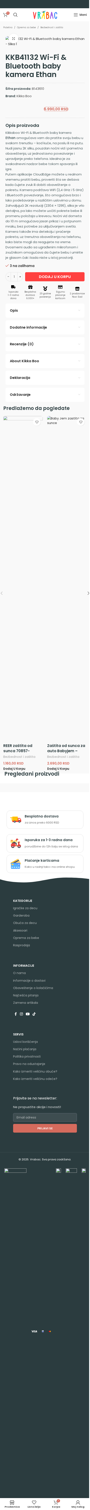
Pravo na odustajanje (29, 1064)
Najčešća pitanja (25, 995)
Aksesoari (20, 930)
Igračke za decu (25, 908)
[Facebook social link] (15, 1014)
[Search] (15, 14)
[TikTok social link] (34, 1014)
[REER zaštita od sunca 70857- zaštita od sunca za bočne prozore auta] (23, 578)
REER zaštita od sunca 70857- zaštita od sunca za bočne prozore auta (22, 753)
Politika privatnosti (27, 1056)
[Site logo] (45, 14)
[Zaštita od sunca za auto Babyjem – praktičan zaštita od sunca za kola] (67, 578)
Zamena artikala (25, 1003)
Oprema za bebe (26, 27)
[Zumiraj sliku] (14, 38)
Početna (7, 27)
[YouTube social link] (27, 1014)
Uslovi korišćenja (25, 1042)
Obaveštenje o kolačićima (33, 988)
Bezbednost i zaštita (51, 27)
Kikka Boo (24, 96)
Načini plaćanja (24, 1049)
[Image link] (15, 1331)
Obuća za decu (25, 923)
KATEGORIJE (22, 901)
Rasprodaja (21, 945)
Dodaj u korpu (55, 276)
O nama (19, 973)
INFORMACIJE (23, 965)
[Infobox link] (45, 819)
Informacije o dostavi (29, 980)
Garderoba (21, 915)
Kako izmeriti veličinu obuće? (35, 1071)
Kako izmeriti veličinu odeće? (35, 1079)
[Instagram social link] (21, 1014)
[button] (14, 769)
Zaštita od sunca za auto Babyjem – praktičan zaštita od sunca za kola (66, 753)
